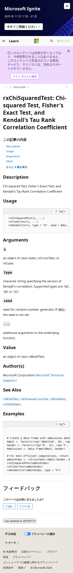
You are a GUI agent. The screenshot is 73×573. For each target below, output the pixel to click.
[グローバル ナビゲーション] (3, 41)
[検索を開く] (51, 41)
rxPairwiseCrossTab (34, 399)
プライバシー (20, 557)
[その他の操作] (66, 87)
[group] (36, 223)
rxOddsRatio (12, 404)
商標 (20, 567)
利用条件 (8, 567)
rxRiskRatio (58, 399)
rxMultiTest (11, 399)
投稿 (5, 557)
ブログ (51, 551)
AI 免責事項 (10, 551)
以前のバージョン (31, 551)
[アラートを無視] (67, 6)
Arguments (13, 156)
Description (13, 146)
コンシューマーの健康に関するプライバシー (29, 562)
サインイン (63, 41)
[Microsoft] (36, 40)
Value (9, 161)
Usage (10, 151)
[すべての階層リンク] (6, 87)
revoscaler (19, 87)
